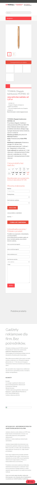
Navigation (10, 18)
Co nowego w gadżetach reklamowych (15, 383)
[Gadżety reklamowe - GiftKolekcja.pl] (18, 6)
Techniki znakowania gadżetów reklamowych (17, 390)
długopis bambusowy (18, 108)
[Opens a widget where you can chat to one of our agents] (30, 482)
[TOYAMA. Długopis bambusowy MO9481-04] (18, 69)
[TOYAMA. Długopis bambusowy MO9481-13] (10, 77)
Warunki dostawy (10, 388)
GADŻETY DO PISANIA (12, 106)
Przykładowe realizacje (11, 386)
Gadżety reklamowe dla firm (13, 395)
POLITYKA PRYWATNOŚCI (12, 393)
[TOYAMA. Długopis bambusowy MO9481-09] (27, 69)
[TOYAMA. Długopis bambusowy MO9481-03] (10, 69)
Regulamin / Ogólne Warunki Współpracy (16, 391)
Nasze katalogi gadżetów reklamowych (15, 384)
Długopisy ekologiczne (18, 105)
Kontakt (8, 381)
